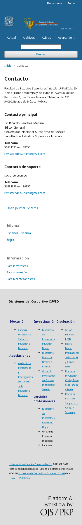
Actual (11, 37)
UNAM (12, 478)
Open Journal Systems (22, 208)
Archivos (29, 37)
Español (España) (19, 233)
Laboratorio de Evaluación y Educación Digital (48, 339)
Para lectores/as (17, 266)
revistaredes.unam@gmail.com (24, 154)
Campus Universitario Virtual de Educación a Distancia (24, 339)
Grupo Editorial (69, 334)
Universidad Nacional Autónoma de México (30, 464)
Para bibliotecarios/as (21, 279)
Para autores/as (17, 272)
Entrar (71, 3)
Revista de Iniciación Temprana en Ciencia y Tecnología (72, 403)
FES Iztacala (24, 478)
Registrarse (55, 3)
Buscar (41, 54)
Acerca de (65, 37)
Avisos (46, 37)
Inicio (8, 65)
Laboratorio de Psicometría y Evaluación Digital (48, 418)
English (11, 239)
